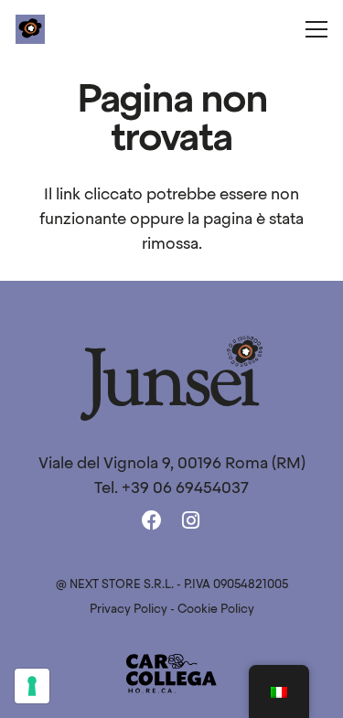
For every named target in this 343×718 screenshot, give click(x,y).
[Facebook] (152, 521)
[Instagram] (191, 521)
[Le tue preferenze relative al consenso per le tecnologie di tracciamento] (32, 686)
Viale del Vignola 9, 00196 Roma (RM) (171, 464)
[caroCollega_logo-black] (172, 673)
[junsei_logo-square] (30, 29)
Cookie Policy (215, 610)
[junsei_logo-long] (172, 378)
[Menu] (317, 29)
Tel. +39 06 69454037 (171, 489)
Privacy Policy (128, 610)
